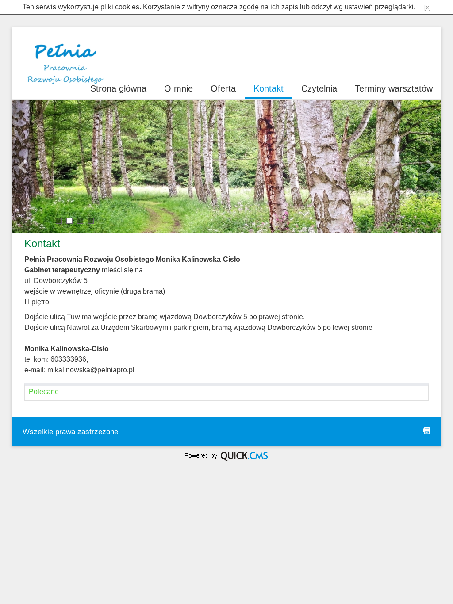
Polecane (44, 391)
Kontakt (268, 88)
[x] (427, 7)
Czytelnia (319, 88)
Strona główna (118, 88)
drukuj (426, 430)
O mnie (178, 88)
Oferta (223, 88)
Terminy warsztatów (394, 88)
